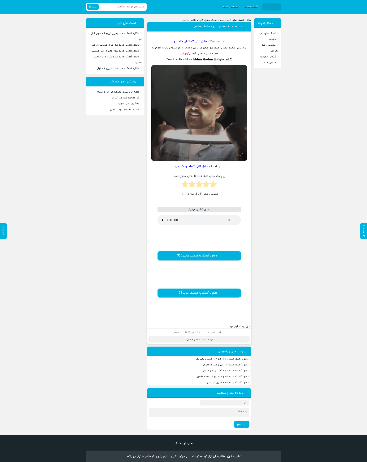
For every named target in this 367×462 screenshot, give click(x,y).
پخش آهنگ (182, 443)
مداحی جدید (269, 63)
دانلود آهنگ (216, 41)
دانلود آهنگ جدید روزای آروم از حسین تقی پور (222, 359)
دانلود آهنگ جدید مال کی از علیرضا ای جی (225, 365)
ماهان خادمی (193, 339)
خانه (248, 20)
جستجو (93, 6)
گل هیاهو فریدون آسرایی (125, 98)
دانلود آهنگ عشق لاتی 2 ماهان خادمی (217, 26)
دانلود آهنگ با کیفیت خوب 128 (197, 293)
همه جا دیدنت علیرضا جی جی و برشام (118, 92)
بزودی (272, 39)
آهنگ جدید (251, 7)
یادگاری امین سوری (128, 104)
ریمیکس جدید (231, 7)
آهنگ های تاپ (235, 20)
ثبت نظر (242, 424)
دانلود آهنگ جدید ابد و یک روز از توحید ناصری (222, 376)
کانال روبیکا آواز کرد (240, 326)
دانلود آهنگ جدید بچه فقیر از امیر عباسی (225, 371)
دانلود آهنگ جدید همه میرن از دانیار (228, 382)
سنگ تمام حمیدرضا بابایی (124, 109)
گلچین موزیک (268, 57)
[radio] (213, 185)
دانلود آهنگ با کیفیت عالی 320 (197, 256)
